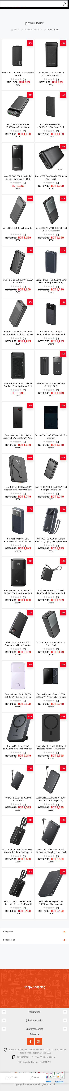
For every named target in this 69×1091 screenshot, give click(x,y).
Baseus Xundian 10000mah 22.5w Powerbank (51, 436)
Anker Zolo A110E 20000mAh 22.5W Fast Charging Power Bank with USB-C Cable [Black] (51, 852)
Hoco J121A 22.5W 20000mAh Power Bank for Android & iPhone (18, 333)
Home (16, 29)
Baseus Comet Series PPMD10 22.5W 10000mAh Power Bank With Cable (18, 593)
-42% (30, 43)
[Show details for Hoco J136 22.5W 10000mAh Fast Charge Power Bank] (51, 210)
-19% (63, 871)
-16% (63, 302)
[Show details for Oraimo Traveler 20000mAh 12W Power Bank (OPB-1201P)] (51, 262)
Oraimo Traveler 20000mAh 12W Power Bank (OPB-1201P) (51, 281)
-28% (30, 95)
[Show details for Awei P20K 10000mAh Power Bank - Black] (18, 54)
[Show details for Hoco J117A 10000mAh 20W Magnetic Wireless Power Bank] (18, 469)
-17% (30, 509)
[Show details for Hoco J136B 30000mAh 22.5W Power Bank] (51, 624)
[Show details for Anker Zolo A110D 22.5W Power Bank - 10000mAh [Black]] (51, 780)
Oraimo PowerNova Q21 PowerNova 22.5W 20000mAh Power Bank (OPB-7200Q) (18, 542)
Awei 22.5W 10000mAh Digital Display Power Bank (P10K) (18, 177)
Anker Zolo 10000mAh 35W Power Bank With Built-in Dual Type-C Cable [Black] (18, 852)
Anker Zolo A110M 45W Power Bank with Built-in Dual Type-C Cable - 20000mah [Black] (18, 904)
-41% (63, 198)
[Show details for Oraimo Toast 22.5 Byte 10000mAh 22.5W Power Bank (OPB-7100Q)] (51, 313)
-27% (30, 664)
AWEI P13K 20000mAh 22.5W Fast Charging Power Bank (51, 488)
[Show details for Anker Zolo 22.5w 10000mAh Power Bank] (18, 780)
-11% (63, 95)
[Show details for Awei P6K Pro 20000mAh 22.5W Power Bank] (18, 262)
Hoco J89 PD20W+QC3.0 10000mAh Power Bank (18, 126)
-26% (63, 716)
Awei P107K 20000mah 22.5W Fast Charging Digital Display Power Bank (51, 542)
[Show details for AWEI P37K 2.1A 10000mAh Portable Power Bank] (51, 54)
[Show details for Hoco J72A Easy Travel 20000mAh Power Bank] (51, 158)
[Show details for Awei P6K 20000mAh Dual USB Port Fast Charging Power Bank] (18, 365)
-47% (30, 302)
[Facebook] (30, 1041)
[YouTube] (38, 1041)
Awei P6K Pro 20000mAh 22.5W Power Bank (18, 281)
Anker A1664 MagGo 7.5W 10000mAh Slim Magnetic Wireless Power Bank (51, 904)
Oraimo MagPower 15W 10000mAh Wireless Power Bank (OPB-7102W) (18, 749)
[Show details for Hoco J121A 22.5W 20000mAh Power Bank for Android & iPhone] (18, 313)
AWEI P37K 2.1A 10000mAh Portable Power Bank (51, 74)
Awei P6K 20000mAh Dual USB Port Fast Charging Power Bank (18, 385)
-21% (30, 716)
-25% (63, 354)
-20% (63, 43)
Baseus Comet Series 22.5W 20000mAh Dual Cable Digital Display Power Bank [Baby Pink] (18, 697)
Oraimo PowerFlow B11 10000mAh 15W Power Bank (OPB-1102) (51, 127)
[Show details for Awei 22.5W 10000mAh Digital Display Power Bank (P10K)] (18, 158)
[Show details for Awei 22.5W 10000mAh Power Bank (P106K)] (51, 365)
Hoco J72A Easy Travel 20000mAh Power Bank (51, 177)
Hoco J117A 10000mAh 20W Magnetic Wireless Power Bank (18, 488)
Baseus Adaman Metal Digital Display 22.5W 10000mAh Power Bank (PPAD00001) (18, 438)
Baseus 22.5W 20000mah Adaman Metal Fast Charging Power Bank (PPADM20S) (18, 645)
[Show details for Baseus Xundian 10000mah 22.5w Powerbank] (51, 417)
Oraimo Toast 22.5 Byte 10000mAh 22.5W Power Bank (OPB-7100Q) (51, 334)
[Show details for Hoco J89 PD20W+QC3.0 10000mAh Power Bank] (18, 106)
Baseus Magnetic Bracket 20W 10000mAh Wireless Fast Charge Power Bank (51, 697)
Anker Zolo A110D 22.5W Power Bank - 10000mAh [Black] (50, 799)
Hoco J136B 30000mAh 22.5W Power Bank (51, 644)
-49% (63, 612)
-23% (63, 768)
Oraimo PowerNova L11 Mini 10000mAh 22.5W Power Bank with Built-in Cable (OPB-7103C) (51, 593)
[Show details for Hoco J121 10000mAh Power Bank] (18, 210)
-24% (30, 561)
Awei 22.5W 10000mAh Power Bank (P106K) (51, 385)
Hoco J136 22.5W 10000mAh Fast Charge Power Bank (51, 229)
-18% (30, 250)
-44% (30, 457)
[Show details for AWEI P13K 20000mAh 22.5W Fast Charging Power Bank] (51, 469)
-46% (63, 146)
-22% (63, 250)
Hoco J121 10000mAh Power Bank (18, 228)
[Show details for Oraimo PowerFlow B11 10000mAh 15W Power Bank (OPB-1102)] (51, 106)
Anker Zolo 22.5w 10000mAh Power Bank (18, 799)
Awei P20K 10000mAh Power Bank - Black (18, 74)
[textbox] (30, 4)
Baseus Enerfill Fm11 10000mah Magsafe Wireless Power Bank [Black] (51, 749)
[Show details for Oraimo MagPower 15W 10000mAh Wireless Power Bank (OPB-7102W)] (18, 728)
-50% (30, 198)
